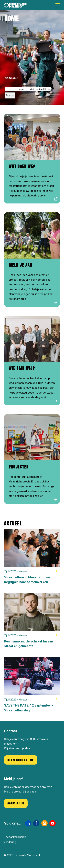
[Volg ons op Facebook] (36, 823)
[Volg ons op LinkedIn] (28, 823)
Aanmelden (15, 803)
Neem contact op (20, 760)
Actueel (13, 523)
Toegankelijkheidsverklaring (15, 839)
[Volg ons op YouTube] (52, 823)
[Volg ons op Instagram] (44, 823)
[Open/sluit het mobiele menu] (57, 5)
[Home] (15, 5)
